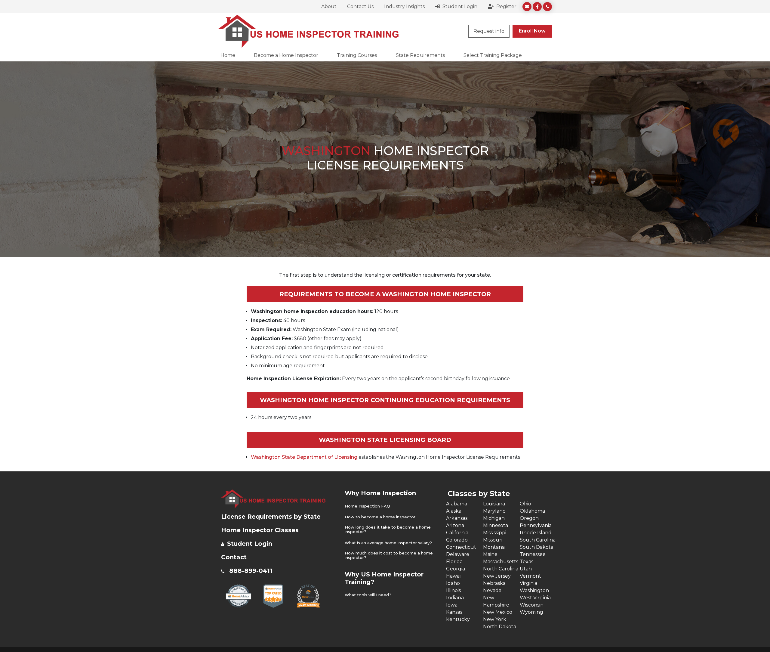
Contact (234, 557)
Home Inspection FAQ (367, 506)
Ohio (525, 504)
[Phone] (547, 6)
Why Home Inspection (380, 493)
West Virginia (535, 598)
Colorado (457, 540)
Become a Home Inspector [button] (286, 55)
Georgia (455, 569)
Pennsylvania (536, 525)
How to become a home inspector (380, 517)
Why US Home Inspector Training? (384, 578)
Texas (526, 561)
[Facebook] (537, 6)
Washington (534, 590)
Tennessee (533, 554)
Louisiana (494, 504)
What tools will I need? (368, 595)
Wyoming (531, 612)
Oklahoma (532, 511)
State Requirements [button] (420, 55)
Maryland (494, 511)
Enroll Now (532, 31)
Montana (494, 547)
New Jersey (497, 576)
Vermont (530, 576)
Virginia (528, 583)
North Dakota (499, 626)
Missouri (492, 540)
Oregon (529, 518)
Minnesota (495, 525)
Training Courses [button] (357, 55)
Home (227, 55)
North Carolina (500, 569)
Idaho (453, 583)
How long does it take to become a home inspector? (388, 529)
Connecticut (461, 547)
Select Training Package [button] (493, 55)
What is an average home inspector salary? (388, 543)
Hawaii (453, 576)
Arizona (455, 525)
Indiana (455, 598)
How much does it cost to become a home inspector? (389, 555)
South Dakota (536, 547)
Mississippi (494, 533)
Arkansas (456, 518)
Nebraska (494, 583)
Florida (454, 561)
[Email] (526, 6)
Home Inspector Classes (260, 530)
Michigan (494, 518)
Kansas (454, 612)
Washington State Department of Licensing (304, 457)
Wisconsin (532, 605)
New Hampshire (496, 601)
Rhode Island (536, 533)
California (457, 533)
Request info (488, 31)
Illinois (453, 590)
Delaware (457, 554)
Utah (526, 569)
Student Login (459, 6)
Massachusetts (500, 561)
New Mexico (497, 612)
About (329, 6)
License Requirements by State (271, 516)
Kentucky (458, 619)
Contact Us (360, 6)
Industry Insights (404, 6)
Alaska (453, 511)
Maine (490, 554)
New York (494, 619)
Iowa (451, 605)
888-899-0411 (251, 570)
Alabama (456, 504)
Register (505, 6)
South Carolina (538, 540)
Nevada (492, 590)
